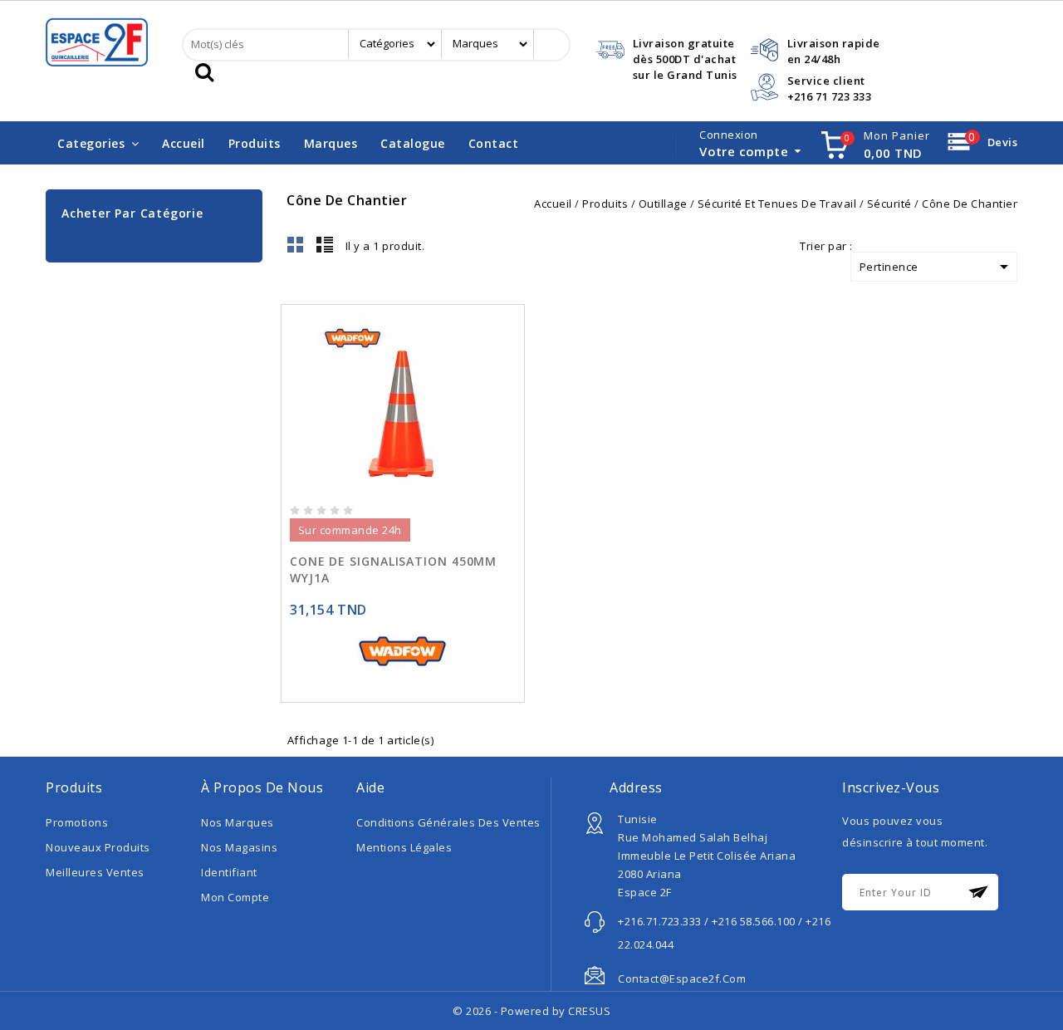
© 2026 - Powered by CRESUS (531, 1010)
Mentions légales (404, 847)
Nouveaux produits (98, 847)
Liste (324, 244)
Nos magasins (239, 847)
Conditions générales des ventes (448, 822)
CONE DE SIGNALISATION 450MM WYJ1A (393, 569)
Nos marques (237, 822)
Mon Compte (235, 897)
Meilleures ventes (95, 872)
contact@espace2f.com (682, 978)
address (636, 787)
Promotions (77, 822)
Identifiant (229, 872)
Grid (295, 244)
